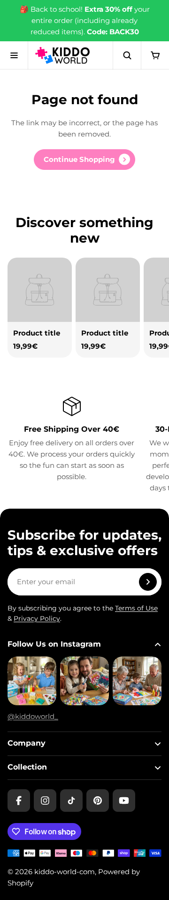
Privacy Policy (37, 618)
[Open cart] (155, 55)
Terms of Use (136, 608)
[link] (84, 159)
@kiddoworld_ (33, 716)
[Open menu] (14, 55)
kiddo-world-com (64, 871)
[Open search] (127, 55)
